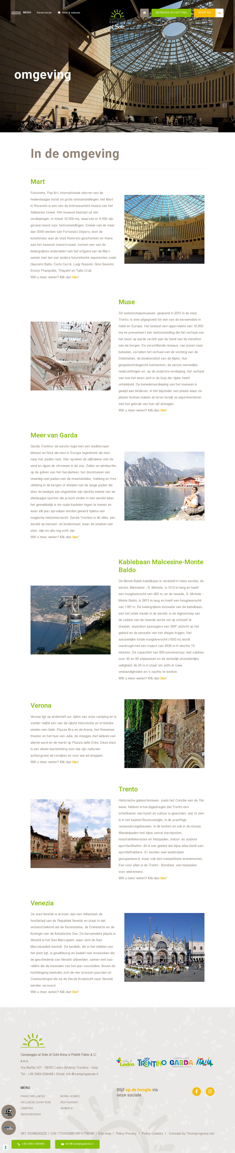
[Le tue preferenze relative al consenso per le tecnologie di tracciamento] (6, 1147)
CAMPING (27, 1108)
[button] (46, 12)
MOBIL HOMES (70, 1096)
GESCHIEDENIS (31, 1114)
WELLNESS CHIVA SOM (36, 1102)
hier (75, 277)
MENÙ (27, 13)
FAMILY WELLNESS (33, 1096)
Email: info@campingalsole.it (77, 1074)
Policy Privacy (126, 1134)
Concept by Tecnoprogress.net (191, 1134)
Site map (104, 1134)
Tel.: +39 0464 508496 (37, 1074)
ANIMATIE (66, 1108)
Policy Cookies (152, 1134)
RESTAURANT (69, 1102)
